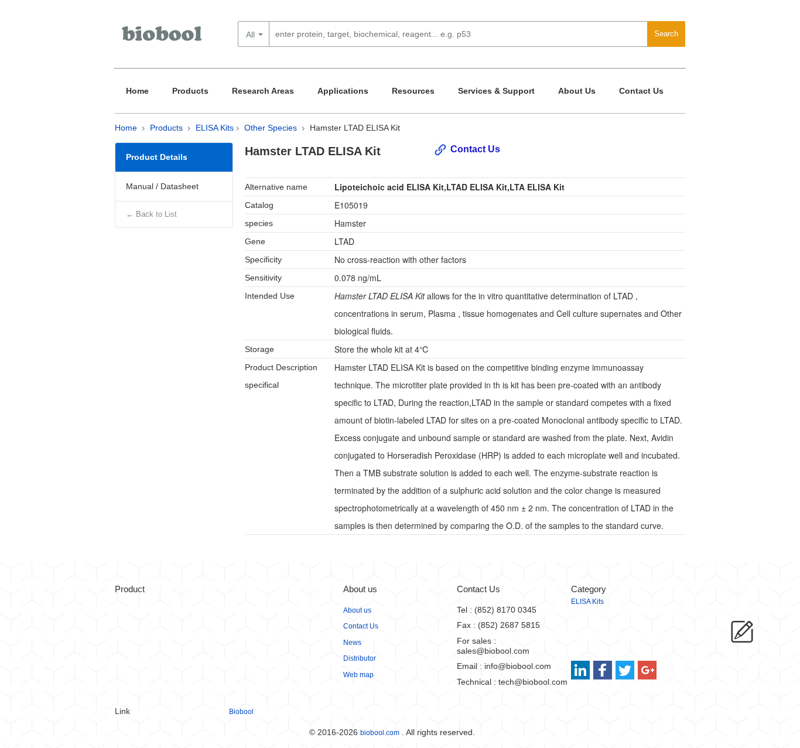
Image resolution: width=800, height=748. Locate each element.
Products (190, 90)
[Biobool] (163, 38)
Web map (358, 675)
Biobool (241, 712)
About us (357, 610)
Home (137, 90)
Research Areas (263, 90)
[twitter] (625, 670)
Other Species (270, 127)
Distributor (359, 658)
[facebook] (603, 670)
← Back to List (151, 214)
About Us (577, 90)
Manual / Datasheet (162, 186)
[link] (582, 670)
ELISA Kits (215, 127)
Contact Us (641, 90)
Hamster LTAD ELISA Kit (355, 127)
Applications (342, 90)
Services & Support (496, 90)
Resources (413, 90)
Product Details (156, 157)
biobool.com (379, 733)
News (352, 642)
